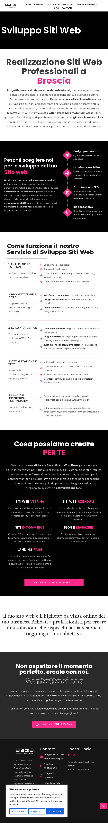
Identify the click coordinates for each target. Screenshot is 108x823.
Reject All (36, 811)
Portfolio (92, 5)
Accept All (55, 811)
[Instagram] (73, 755)
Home (28, 5)
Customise (18, 811)
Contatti (67, 8)
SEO (71, 5)
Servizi (80, 5)
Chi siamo (39, 5)
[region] (37, 801)
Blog (56, 8)
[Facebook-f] (69, 755)
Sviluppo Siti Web (57, 5)
